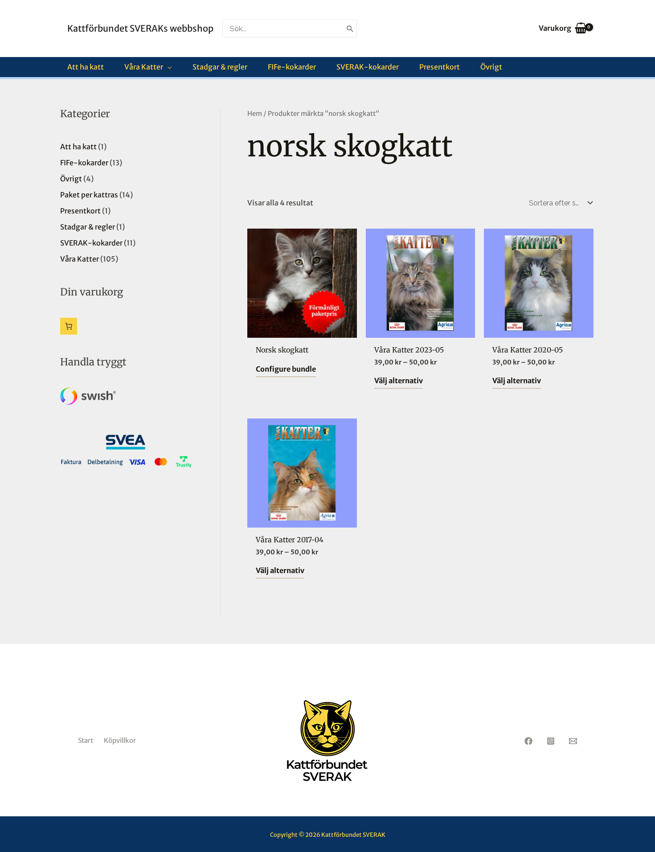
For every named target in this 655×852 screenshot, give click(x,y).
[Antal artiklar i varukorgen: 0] (68, 326)
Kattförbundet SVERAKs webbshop (140, 28)
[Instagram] (551, 741)
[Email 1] (573, 741)
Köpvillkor (120, 740)
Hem (254, 114)
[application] (167, 67)
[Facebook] (528, 741)
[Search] (350, 28)
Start (85, 740)
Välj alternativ (398, 380)
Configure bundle (286, 369)
